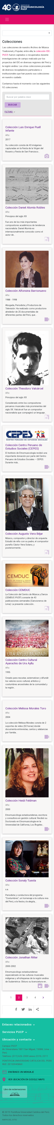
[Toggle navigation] (7, 19)
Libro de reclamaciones (15, 1089)
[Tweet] (23, 1009)
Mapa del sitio (9, 1119)
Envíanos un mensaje (21, 1072)
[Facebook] (16, 1009)
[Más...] (37, 1009)
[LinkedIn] (30, 1009)
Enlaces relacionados (17, 1024)
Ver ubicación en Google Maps (26, 1079)
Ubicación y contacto (17, 1039)
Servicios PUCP (13, 1032)
